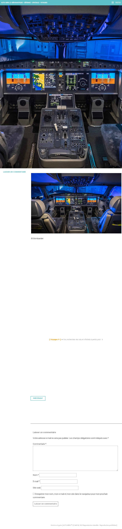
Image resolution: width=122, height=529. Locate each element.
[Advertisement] (77, 273)
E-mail (36, 481)
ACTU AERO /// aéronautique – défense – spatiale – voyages (24, 2)
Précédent (38, 398)
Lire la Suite (11, 70)
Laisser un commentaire (14, 172)
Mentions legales (56, 525)
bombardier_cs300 (21, 54)
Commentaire (39, 444)
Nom (36, 475)
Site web (37, 488)
